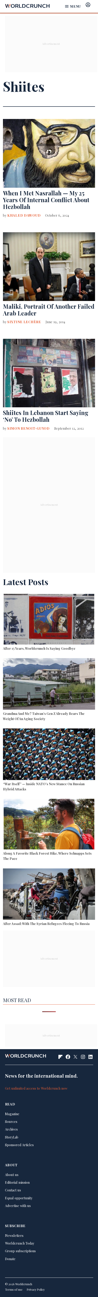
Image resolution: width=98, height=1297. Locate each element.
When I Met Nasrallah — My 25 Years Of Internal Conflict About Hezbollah (46, 199)
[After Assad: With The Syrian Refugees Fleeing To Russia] (49, 894)
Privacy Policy (36, 1289)
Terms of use (14, 1289)
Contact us (13, 1190)
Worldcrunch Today (19, 1243)
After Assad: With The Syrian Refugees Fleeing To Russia (46, 923)
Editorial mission (17, 1182)
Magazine (12, 1114)
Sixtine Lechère (24, 322)
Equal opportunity (18, 1198)
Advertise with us (18, 1205)
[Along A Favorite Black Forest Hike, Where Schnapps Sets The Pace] (49, 825)
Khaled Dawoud (24, 215)
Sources (11, 1121)
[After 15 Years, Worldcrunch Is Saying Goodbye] (49, 620)
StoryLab (11, 1137)
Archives (11, 1129)
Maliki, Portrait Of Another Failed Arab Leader (48, 310)
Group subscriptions (20, 1251)
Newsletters (14, 1235)
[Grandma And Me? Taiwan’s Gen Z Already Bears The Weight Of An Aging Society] (49, 684)
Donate (10, 1259)
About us (11, 1174)
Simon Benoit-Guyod (28, 428)
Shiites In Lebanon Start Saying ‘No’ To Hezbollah (45, 416)
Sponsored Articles (19, 1145)
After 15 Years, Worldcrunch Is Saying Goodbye (39, 648)
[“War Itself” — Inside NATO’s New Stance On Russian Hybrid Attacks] (49, 754)
